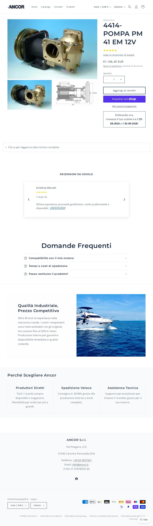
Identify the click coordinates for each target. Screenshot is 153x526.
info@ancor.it (80, 464)
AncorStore (32, 516)
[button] (129, 7)
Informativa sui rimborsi (51, 516)
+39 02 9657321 (82, 460)
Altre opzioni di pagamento (124, 106)
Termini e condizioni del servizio (104, 516)
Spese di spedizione (112, 66)
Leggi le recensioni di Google (118, 54)
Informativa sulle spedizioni (133, 516)
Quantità (107, 73)
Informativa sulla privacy (76, 516)
